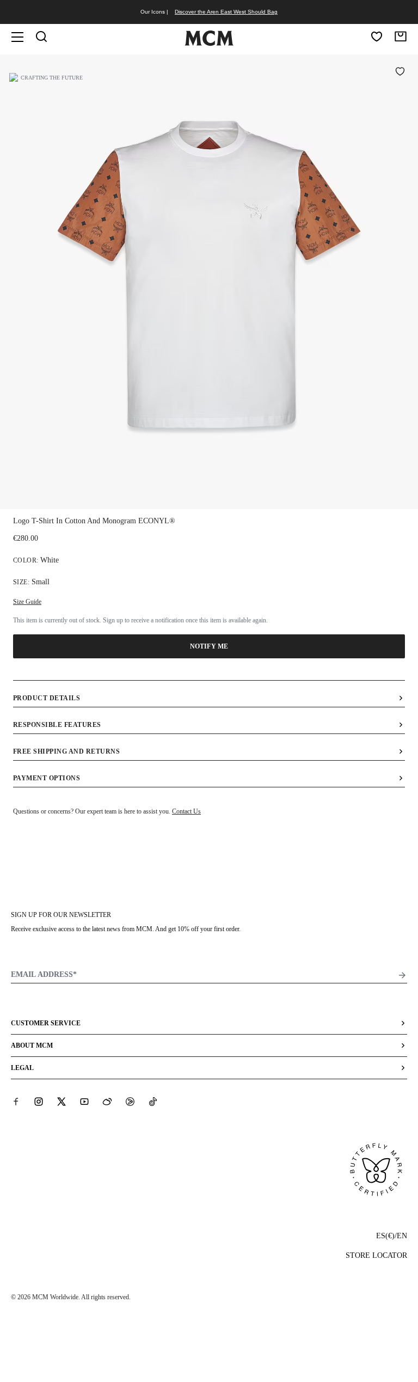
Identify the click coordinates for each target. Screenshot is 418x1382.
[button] (209, 280)
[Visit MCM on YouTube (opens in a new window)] (84, 1101)
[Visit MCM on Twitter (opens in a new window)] (61, 1101)
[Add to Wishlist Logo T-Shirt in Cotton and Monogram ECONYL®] (400, 72)
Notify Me (209, 646)
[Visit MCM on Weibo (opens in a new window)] (107, 1101)
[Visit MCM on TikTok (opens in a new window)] (153, 1101)
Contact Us (186, 811)
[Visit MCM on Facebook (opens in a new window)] (16, 1101)
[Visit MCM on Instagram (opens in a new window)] (39, 1101)
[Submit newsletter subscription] (402, 975)
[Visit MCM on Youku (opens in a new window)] (130, 1101)
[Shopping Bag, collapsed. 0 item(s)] (400, 36)
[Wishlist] (376, 36)
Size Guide (27, 602)
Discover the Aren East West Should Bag (226, 12)
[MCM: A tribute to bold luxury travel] (209, 43)
